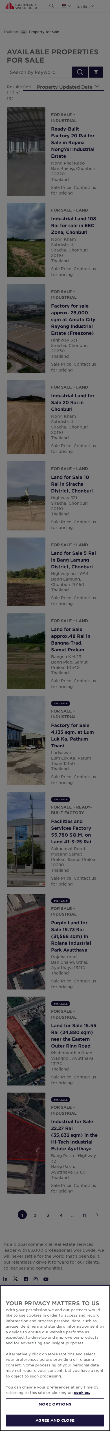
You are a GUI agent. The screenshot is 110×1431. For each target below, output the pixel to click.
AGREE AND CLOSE (55, 1420)
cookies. (82, 1392)
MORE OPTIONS (55, 1404)
